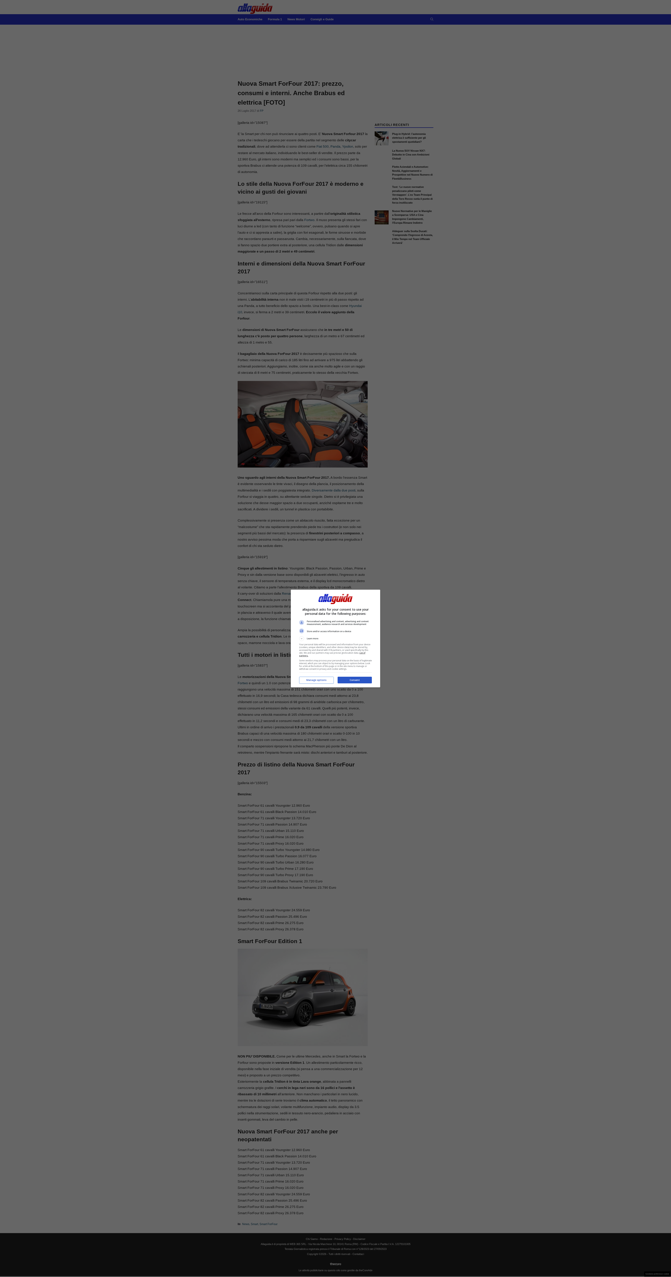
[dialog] (335, 638)
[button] (335, 638)
